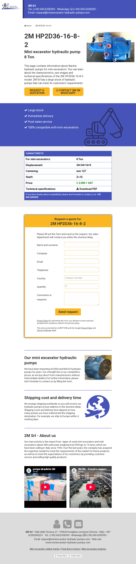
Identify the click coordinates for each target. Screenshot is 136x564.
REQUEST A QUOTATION (37, 92)
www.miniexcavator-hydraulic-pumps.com (68, 542)
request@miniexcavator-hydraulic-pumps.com (63, 12)
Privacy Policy (42, 321)
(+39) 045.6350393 (44, 9)
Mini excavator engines (94, 549)
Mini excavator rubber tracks (45, 549)
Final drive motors (70, 549)
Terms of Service (44, 330)
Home (28, 26)
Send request (68, 312)
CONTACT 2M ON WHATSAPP (69, 92)
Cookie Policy (76, 556)
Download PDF (88, 189)
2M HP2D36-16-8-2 (43, 26)
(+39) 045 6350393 (84, 9)
